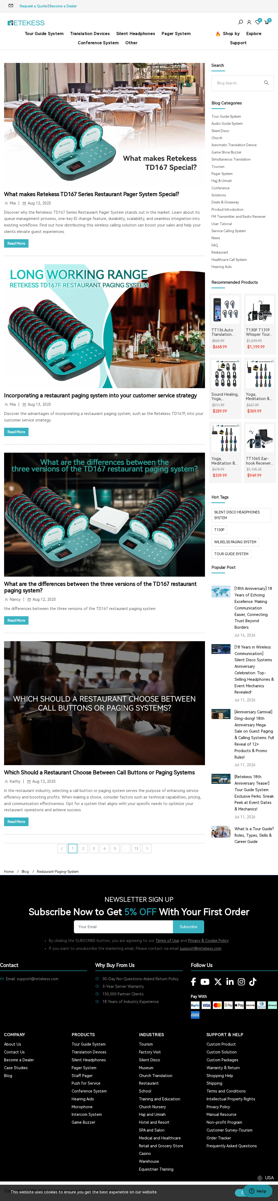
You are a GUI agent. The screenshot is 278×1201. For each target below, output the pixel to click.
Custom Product (221, 1044)
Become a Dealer (63, 6)
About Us (12, 1044)
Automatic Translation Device (234, 145)
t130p (219, 530)
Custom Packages (222, 1060)
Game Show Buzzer (226, 152)
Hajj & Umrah (221, 181)
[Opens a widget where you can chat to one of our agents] (258, 1191)
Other (131, 42)
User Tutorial (221, 224)
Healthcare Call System (229, 260)
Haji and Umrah (152, 1114)
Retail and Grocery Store (161, 1146)
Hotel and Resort (154, 1122)
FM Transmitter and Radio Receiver (238, 217)
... (125, 849)
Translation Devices (90, 33)
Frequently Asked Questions (232, 1146)
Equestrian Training (156, 1169)
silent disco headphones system (237, 515)
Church (216, 138)
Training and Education (159, 1099)
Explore (253, 33)
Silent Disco (220, 131)
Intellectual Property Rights (231, 1099)
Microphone (82, 1107)
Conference (220, 188)
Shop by (231, 33)
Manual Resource (221, 1114)
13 (136, 849)
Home (9, 872)
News (215, 238)
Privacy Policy (218, 1107)
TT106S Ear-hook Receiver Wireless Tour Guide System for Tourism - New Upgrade (258, 461)
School (145, 1091)
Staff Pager (82, 1076)
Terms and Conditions (226, 1091)
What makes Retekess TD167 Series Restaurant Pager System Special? (91, 194)
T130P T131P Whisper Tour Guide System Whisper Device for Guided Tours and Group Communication (259, 332)
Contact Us (14, 1052)
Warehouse (149, 1161)
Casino (145, 1153)
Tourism (218, 167)
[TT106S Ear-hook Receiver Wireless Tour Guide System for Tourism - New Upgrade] (260, 438)
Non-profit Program (224, 1122)
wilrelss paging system (235, 542)
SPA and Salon (152, 1130)
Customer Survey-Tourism (229, 1130)
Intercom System (87, 1114)
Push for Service (86, 1083)
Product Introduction (227, 210)
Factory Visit (150, 1052)
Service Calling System (228, 231)
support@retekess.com (200, 948)
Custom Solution (222, 1052)
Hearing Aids (221, 267)
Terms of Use (167, 940)
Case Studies (16, 1068)
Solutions (218, 195)
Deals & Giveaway (225, 202)
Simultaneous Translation (231, 159)
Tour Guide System (44, 33)
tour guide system (231, 554)
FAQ (214, 245)
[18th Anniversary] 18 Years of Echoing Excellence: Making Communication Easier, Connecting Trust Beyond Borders (253, 608)
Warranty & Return (223, 1068)
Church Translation (155, 1076)
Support (238, 42)
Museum (146, 1068)
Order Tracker (219, 1138)
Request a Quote (33, 6)
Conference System (98, 42)
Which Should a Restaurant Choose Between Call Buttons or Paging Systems (99, 772)
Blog (25, 872)
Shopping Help (220, 1076)
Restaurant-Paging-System (58, 872)
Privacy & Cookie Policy (208, 940)
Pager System (176, 33)
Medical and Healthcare (160, 1138)
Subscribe (188, 927)
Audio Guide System (227, 124)
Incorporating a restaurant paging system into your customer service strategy (100, 395)
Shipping (214, 1083)
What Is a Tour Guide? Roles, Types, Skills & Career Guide (254, 835)
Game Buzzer (83, 1122)
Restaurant (219, 252)
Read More (16, 243)
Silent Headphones (135, 33)
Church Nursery (152, 1107)
